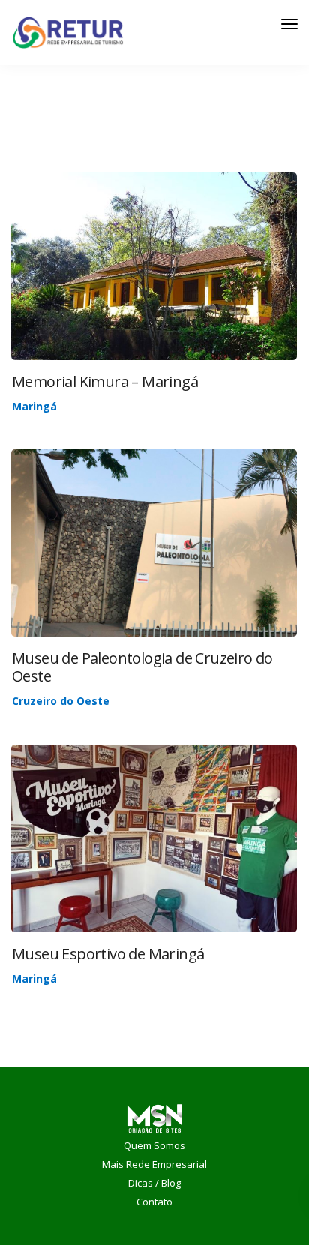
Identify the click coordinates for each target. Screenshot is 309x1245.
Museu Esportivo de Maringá (108, 954)
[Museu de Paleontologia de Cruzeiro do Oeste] (154, 551)
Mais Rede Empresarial (154, 1164)
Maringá (34, 406)
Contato (154, 1201)
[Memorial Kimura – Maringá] (154, 286)
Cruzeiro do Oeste (61, 701)
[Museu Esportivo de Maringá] (154, 857)
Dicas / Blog (154, 1183)
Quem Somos (154, 1145)
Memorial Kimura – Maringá (105, 381)
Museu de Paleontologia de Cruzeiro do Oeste (142, 667)
